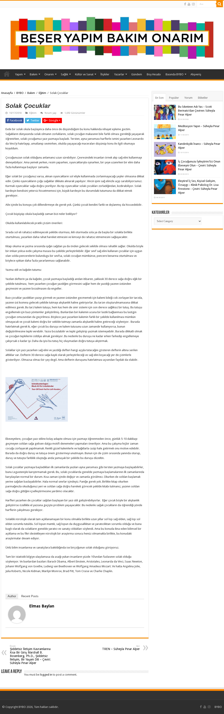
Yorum (188, 97)
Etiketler (203, 97)
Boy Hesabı (154, 74)
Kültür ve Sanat (84, 74)
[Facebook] (185, 4)
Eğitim (42, 93)
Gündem (136, 74)
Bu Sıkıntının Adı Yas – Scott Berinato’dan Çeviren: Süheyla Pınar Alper (196, 110)
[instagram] (193, 4)
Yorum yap (50, 113)
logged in (46, 674)
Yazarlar (119, 74)
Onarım (49, 74)
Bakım (33, 74)
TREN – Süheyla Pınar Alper (121, 648)
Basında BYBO (175, 74)
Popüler (174, 97)
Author (12, 596)
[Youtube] (189, 4)
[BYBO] (112, 38)
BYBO (20, 93)
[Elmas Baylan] (17, 614)
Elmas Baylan (41, 606)
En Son (159, 97)
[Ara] (219, 4)
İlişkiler (104, 74)
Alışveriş (196, 74)
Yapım (19, 74)
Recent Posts (29, 596)
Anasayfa (6, 73)
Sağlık (64, 74)
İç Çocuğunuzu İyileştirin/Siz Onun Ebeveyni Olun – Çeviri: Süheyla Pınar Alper (199, 165)
